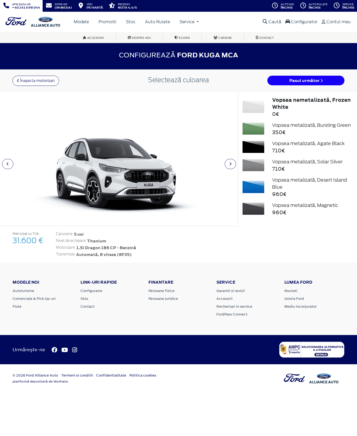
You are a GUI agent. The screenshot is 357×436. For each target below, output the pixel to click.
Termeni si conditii (77, 375)
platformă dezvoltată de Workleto (40, 381)
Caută (274, 21)
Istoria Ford (294, 298)
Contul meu (338, 21)
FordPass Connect (231, 314)
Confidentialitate (111, 375)
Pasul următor (304, 80)
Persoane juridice (163, 298)
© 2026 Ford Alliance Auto (35, 375)
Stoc (131, 21)
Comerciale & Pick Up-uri (34, 298)
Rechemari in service (234, 306)
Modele (81, 21)
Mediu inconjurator (300, 306)
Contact (87, 306)
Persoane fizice (161, 290)
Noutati (290, 290)
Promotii (107, 21)
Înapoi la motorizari (37, 81)
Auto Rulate (157, 21)
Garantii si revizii (230, 290)
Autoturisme (23, 290)
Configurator (304, 21)
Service (187, 21)
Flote (17, 306)
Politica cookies (142, 375)
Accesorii (224, 298)
